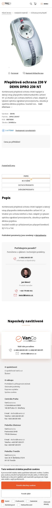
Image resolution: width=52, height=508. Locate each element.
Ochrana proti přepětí (39, 13)
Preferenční (20, 501)
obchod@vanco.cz (28, 353)
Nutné (7, 501)
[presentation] (26, 176)
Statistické (33, 501)
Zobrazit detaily (47, 503)
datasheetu (40, 235)
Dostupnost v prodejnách (25, 130)
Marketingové (10, 505)
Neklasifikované (26, 505)
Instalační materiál (21, 13)
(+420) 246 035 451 (26, 257)
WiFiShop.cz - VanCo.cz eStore (11, 3)
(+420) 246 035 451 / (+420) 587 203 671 (28, 350)
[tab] (26, 176)
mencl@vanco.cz (26, 295)
